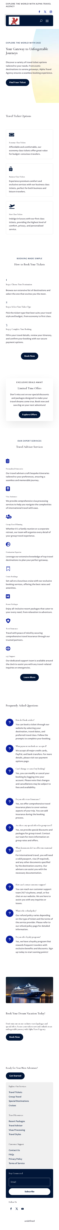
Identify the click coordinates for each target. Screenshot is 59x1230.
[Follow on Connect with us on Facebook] (39, 11)
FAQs (11, 1154)
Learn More (29, 677)
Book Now (29, 356)
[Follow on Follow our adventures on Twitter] (45, 11)
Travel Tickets (15, 1092)
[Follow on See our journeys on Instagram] (51, 11)
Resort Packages (17, 1121)
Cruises (12, 1105)
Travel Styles (15, 1134)
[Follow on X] (16, 1208)
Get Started (15, 1075)
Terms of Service (17, 1163)
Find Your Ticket (17, 82)
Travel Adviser (15, 1125)
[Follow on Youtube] (22, 1208)
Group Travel (15, 1096)
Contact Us (14, 1150)
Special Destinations (19, 1101)
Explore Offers (29, 414)
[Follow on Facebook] (11, 1208)
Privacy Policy (15, 1159)
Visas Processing (17, 1130)
